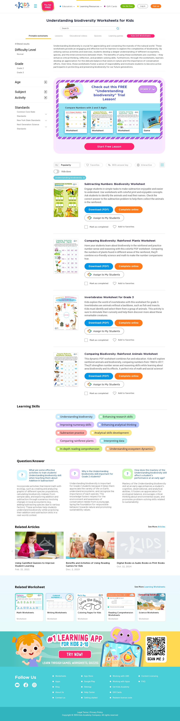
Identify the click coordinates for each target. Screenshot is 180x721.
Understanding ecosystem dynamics (131, 449)
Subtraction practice (72, 432)
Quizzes (97, 35)
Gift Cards (111, 6)
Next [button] (167, 551)
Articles (161, 526)
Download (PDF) (99, 210)
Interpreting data (114, 440)
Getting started (91, 697)
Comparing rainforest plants (77, 440)
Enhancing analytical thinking (119, 424)
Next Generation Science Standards (28, 126)
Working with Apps (121, 681)
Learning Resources (89, 6)
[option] (39, 551)
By (56, 165)
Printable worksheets (38, 35)
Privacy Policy (96, 712)
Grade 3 (20, 72)
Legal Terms (82, 712)
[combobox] (69, 165)
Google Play (89, 681)
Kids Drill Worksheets (141, 35)
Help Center (89, 692)
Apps (57, 681)
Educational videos (78, 35)
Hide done (66, 171)
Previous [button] (12, 551)
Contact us (60, 697)
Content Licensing (149, 676)
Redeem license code (122, 697)
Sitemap (87, 686)
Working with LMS (121, 676)
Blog (57, 686)
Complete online (128, 210)
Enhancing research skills (118, 416)
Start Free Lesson (109, 146)
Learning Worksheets (154, 586)
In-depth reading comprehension (79, 449)
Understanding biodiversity (76, 416)
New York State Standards (28, 120)
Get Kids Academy (121, 686)
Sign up (156, 6)
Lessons (59, 35)
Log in (142, 6)
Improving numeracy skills (75, 424)
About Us (59, 692)
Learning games (116, 35)
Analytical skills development (111, 432)
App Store (88, 676)
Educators (67, 6)
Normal (20, 54)
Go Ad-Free (128, 6)
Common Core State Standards (26, 113)
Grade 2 (20, 68)
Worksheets (60, 676)
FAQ (143, 681)
